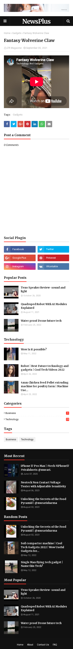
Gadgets (16, 33)
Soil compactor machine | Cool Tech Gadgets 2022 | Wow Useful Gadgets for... (42, 547)
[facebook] (20, 249)
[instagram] (20, 266)
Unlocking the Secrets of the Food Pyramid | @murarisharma (43, 501)
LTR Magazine (14, 48)
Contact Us (43, 644)
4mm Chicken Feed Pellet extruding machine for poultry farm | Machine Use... (45, 386)
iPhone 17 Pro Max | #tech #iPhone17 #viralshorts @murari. (45, 467)
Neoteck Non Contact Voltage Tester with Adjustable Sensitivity (43, 484)
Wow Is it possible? (34, 349)
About (30, 644)
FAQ (55, 644)
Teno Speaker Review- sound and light (43, 289)
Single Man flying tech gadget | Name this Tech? (42, 564)
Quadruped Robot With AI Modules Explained (44, 306)
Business (36, 413)
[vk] (53, 266)
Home (7, 33)
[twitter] (53, 249)
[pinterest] (53, 258)
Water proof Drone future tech (41, 320)
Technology (37, 419)
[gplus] (20, 258)
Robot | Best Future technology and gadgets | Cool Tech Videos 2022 (45, 368)
